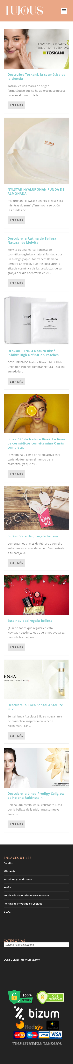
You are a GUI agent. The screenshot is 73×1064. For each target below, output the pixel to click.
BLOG (7, 911)
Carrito (8, 863)
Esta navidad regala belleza (30, 621)
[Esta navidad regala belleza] (36, 595)
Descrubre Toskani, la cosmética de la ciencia (36, 76)
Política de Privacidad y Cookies (23, 903)
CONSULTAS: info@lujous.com (22, 959)
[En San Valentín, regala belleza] (36, 508)
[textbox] (36, 944)
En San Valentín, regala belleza (33, 536)
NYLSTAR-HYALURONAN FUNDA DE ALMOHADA (36, 191)
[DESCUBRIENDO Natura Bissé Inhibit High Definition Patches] (36, 320)
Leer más (16, 105)
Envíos (7, 887)
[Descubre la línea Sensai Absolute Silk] (36, 679)
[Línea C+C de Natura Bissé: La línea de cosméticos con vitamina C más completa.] (36, 413)
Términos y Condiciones (18, 879)
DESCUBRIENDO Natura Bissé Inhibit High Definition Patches (33, 353)
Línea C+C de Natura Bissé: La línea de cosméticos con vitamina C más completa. (36, 443)
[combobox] (36, 945)
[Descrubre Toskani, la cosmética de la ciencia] (36, 49)
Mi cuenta (10, 871)
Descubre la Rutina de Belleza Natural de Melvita (32, 240)
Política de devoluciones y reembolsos (26, 895)
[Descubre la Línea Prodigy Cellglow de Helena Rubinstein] (36, 768)
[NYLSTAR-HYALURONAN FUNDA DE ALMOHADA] (36, 151)
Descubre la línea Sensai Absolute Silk (35, 707)
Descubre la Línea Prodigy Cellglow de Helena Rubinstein (36, 795)
